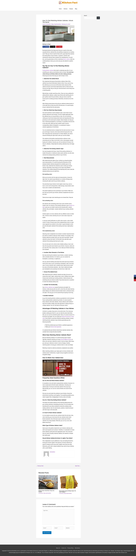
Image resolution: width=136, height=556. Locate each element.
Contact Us (63, 548)
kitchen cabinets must (50, 287)
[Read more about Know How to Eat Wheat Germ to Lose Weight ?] (68, 482)
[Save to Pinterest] (135, 280)
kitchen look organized (56, 326)
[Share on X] (135, 278)
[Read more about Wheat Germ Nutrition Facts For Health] (48, 482)
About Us (58, 548)
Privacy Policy (70, 548)
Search (85, 15)
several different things (66, 339)
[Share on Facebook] (135, 276)
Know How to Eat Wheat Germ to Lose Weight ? (67, 491)
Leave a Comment (46, 24)
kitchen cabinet (66, 59)
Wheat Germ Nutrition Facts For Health (46, 491)
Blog (53, 24)
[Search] (98, 18)
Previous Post (39, 465)
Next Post (78, 465)
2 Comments (41, 493)
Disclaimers (77, 548)
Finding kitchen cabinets (48, 70)
